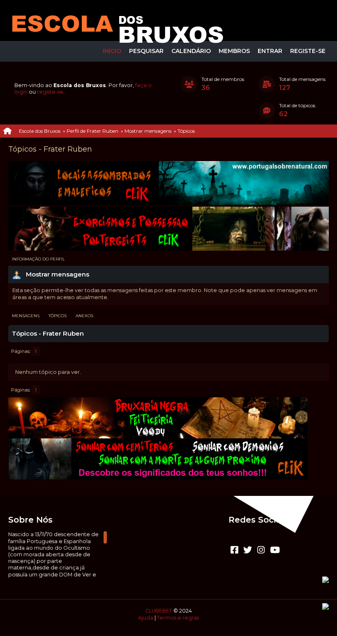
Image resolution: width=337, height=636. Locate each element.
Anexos (84, 315)
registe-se (50, 92)
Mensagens (25, 315)
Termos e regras (178, 618)
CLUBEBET (158, 611)
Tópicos (57, 315)
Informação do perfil (38, 259)
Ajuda (145, 618)
